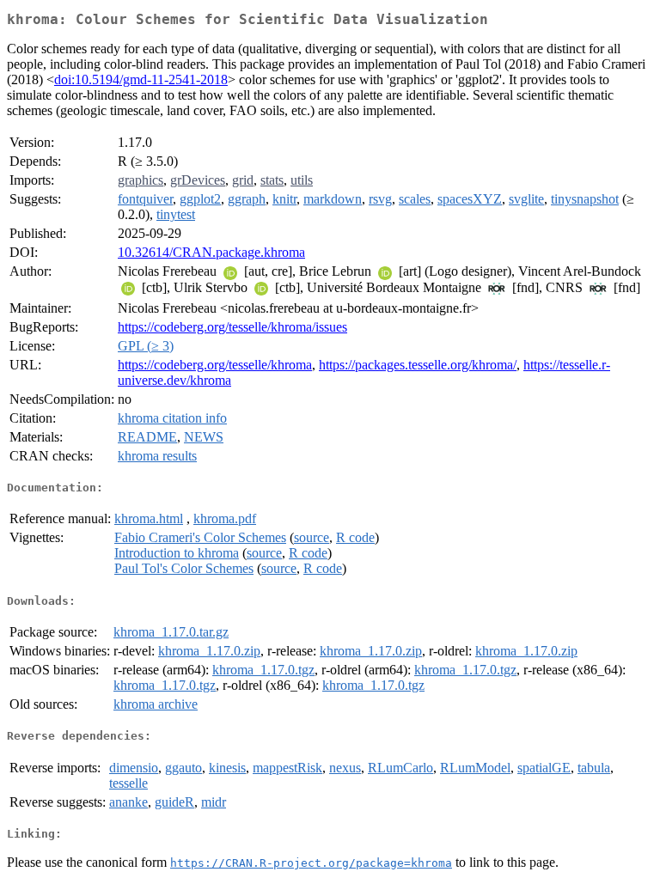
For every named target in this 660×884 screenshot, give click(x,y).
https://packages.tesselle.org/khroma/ (417, 364)
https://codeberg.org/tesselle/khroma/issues (232, 327)
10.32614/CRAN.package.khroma (211, 252)
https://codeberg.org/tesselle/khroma (215, 364)
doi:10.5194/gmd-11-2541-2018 (141, 79)
